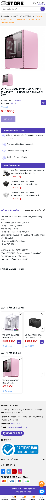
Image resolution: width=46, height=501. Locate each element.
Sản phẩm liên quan (12, 307)
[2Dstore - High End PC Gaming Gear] (12, 3)
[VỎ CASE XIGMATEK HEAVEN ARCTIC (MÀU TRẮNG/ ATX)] (11, 322)
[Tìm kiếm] (43, 9)
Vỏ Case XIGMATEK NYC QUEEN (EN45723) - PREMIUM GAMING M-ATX (11, 381)
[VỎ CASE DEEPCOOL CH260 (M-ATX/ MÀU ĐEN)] (34, 322)
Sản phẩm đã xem (11, 353)
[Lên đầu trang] (42, 477)
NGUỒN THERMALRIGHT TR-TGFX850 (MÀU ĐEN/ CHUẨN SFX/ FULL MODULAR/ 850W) (27, 172)
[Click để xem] (23, 49)
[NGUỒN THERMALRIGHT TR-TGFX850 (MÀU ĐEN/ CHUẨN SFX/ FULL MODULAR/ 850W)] (6, 173)
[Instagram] (20, 471)
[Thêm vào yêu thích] (43, 29)
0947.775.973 (16, 423)
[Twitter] (9, 471)
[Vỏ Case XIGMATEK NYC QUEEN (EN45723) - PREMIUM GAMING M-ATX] (11, 367)
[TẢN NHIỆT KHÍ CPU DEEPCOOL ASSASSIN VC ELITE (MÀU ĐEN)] (6, 184)
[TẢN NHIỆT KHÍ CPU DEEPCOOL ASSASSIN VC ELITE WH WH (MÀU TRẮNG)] (6, 195)
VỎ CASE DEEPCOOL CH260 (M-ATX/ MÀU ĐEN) (34, 336)
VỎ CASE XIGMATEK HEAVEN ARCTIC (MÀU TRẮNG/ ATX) (10, 336)
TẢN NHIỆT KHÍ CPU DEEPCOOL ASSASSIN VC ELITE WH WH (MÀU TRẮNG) (25, 194)
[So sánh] (5, 107)
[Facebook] (3, 471)
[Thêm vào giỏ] (19, 342)
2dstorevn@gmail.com (17, 427)
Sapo (29, 492)
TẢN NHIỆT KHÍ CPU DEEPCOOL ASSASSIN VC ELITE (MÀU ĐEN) (24, 182)
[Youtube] (14, 471)
